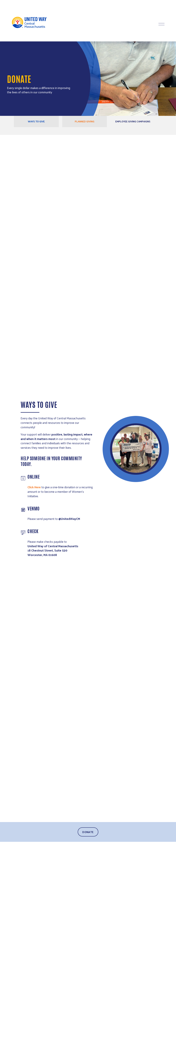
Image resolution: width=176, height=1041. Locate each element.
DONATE (88, 831)
